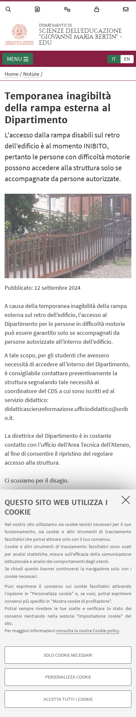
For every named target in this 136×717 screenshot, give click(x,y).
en (127, 59)
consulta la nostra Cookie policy (87, 631)
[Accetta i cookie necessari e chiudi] (125, 499)
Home (11, 73)
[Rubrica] (38, 9)
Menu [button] (14, 59)
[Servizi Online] (68, 9)
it (114, 59)
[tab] (113, 58)
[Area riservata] (97, 9)
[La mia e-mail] (126, 9)
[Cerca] (9, 9)
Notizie (31, 73)
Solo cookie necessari (68, 655)
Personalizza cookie (68, 677)
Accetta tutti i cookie (68, 699)
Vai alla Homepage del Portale (19, 34)
